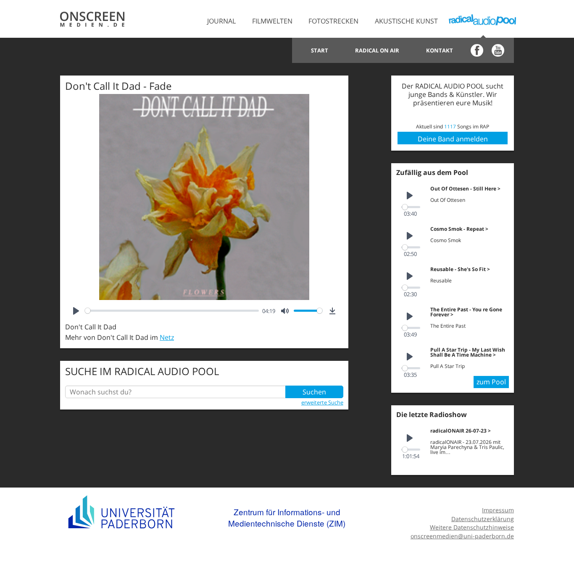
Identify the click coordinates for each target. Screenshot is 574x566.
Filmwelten (272, 21)
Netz (167, 337)
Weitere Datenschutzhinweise (472, 527)
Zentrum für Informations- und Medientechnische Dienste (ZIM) (286, 517)
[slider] (172, 311)
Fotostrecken (333, 21)
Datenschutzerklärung (482, 519)
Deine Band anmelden (453, 138)
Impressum (498, 510)
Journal (221, 21)
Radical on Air (377, 50)
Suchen (314, 391)
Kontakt (439, 50)
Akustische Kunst (406, 21)
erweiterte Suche (322, 402)
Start (319, 50)
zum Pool (491, 381)
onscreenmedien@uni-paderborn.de (462, 536)
